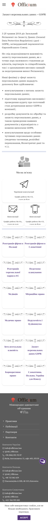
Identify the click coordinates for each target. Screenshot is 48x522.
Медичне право (13, 320)
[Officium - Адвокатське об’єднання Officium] (24, 4)
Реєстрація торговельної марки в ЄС (13, 272)
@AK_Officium (11, 451)
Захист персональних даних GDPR (35, 350)
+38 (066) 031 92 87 (13, 455)
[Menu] (4, 4)
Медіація (13, 294)
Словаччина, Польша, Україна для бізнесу (35, 375)
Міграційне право (35, 294)
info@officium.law (13, 448)
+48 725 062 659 (12, 477)
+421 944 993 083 (12, 500)
